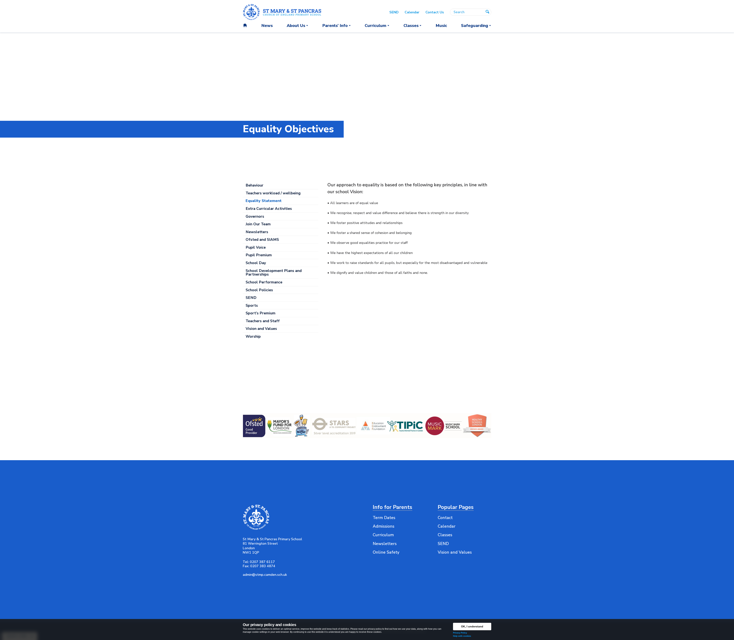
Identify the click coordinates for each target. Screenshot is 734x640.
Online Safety (386, 552)
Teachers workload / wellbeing (273, 193)
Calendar (447, 526)
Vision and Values (261, 328)
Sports (252, 305)
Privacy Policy (460, 633)
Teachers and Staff (263, 321)
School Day (256, 262)
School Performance (264, 282)
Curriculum (383, 535)
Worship (253, 336)
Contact (445, 518)
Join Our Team (258, 224)
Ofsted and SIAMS (262, 239)
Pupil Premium (259, 255)
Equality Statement (264, 200)
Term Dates (384, 518)
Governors (255, 216)
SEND (251, 297)
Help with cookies (462, 636)
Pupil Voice (256, 247)
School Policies (259, 290)
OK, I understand (472, 626)
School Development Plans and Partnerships (274, 272)
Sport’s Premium (260, 313)
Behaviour (254, 185)
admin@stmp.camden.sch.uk (265, 574)
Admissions (383, 526)
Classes (445, 535)
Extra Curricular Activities (269, 208)
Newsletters (257, 231)
